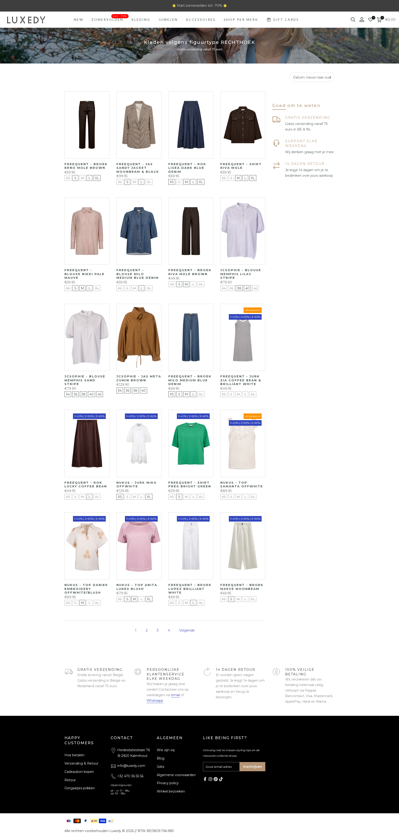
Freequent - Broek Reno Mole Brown (86, 166)
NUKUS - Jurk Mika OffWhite (136, 484)
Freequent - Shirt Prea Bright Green (189, 484)
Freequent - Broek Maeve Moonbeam (241, 587)
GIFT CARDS (286, 19)
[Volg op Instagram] (210, 779)
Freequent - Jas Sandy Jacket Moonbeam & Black (137, 167)
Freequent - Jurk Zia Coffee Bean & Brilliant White (240, 380)
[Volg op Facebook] (205, 779)
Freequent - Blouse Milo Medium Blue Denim (137, 273)
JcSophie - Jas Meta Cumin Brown (138, 378)
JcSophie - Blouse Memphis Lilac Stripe (240, 273)
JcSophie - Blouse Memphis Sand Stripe (84, 380)
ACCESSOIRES (201, 19)
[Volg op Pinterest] (216, 779)
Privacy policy (168, 783)
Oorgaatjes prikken (79, 788)
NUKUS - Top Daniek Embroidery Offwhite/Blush (86, 588)
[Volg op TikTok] (221, 779)
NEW (78, 19)
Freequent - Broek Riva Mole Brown (190, 272)
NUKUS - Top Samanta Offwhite (241, 484)
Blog (160, 758)
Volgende (187, 630)
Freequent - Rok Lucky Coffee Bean (85, 484)
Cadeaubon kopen (79, 772)
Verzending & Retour (81, 763)
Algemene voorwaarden (176, 775)
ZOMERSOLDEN (109, 19)
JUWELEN (168, 19)
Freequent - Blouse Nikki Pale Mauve (84, 273)
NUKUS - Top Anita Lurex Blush (136, 587)
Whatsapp (155, 700)
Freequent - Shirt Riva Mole (241, 166)
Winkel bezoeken (171, 791)
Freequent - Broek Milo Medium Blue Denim (190, 380)
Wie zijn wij (166, 750)
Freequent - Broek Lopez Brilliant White (190, 588)
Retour (70, 780)
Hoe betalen (74, 755)
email (175, 695)
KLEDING (140, 19)
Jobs (160, 767)
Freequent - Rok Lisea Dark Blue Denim (187, 167)
